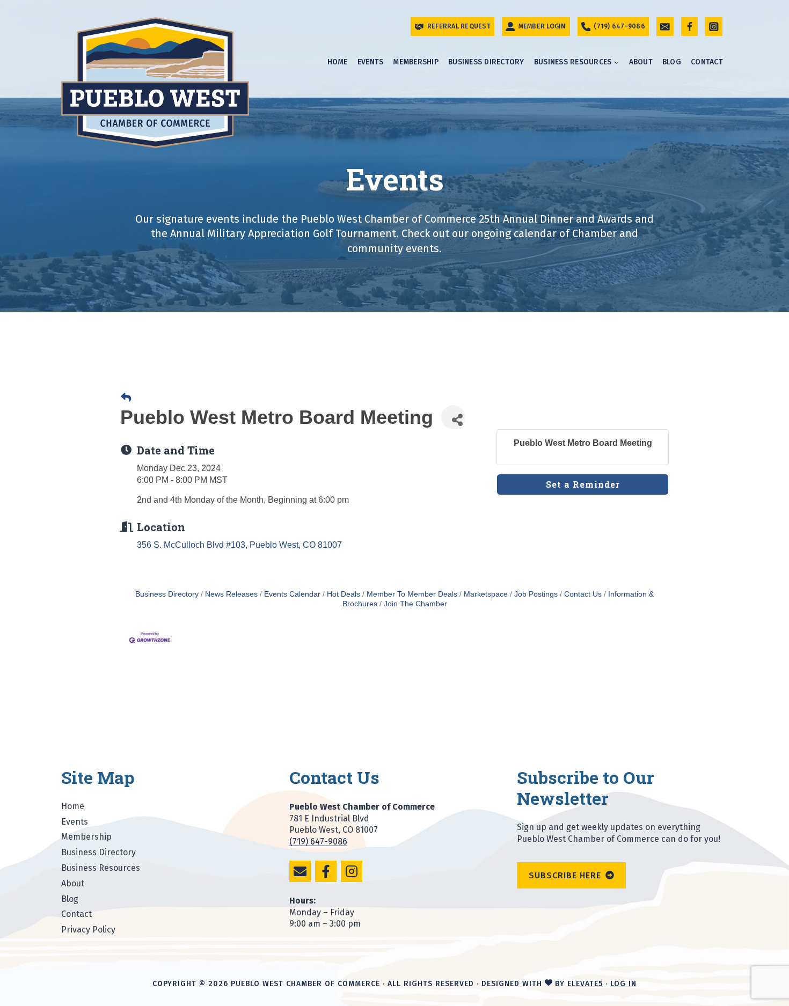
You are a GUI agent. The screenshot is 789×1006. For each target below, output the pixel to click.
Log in (623, 983)
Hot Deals (343, 594)
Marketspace (486, 594)
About (641, 62)
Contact (707, 62)
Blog (671, 62)
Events (370, 62)
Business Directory (486, 62)
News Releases (231, 594)
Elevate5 (585, 983)
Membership (416, 62)
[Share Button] (453, 417)
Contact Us (583, 594)
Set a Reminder (583, 484)
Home (337, 62)
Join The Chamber (415, 604)
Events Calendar (292, 594)
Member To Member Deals (412, 594)
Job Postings (536, 594)
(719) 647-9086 (318, 841)
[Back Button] (126, 398)
